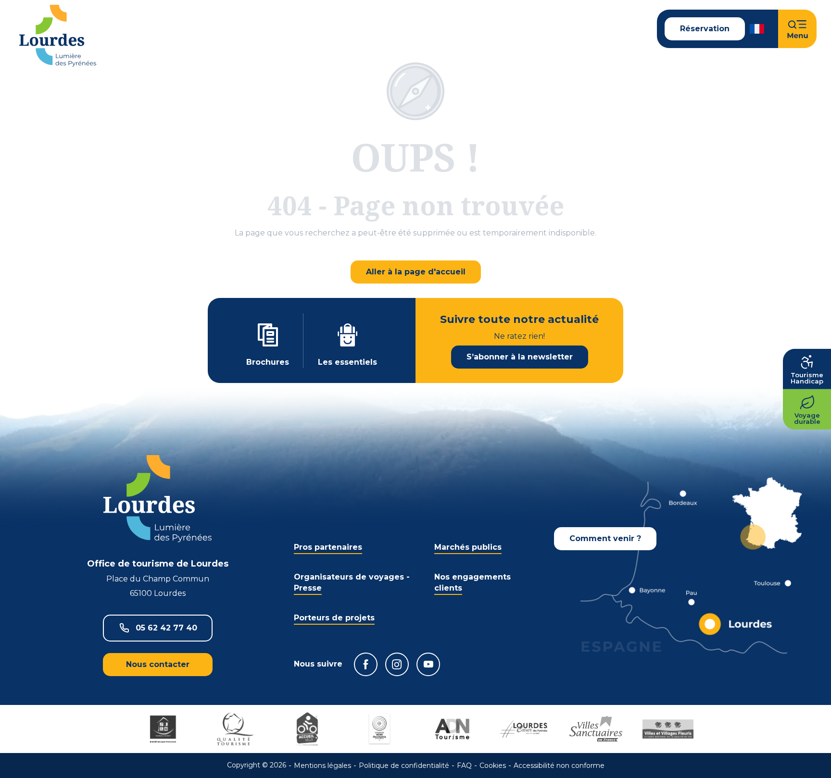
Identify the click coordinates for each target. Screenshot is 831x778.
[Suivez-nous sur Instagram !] (397, 664)
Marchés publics (468, 547)
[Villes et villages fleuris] (668, 729)
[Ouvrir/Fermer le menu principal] (797, 29)
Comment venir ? (605, 538)
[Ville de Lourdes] (523, 729)
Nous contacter (157, 664)
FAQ (464, 765)
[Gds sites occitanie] (379, 729)
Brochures (267, 362)
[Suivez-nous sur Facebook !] (366, 664)
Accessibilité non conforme (559, 765)
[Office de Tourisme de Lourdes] (57, 36)
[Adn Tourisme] (451, 729)
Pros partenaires (328, 547)
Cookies (492, 765)
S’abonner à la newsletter (519, 356)
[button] (757, 28)
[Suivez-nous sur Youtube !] (428, 664)
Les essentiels (347, 362)
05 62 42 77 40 (166, 627)
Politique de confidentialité (404, 765)
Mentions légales (322, 765)
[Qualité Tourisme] (235, 729)
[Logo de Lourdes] (157, 498)
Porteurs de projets (334, 617)
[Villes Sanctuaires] (595, 729)
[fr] (757, 28)
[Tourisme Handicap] (163, 729)
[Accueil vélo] (307, 729)
